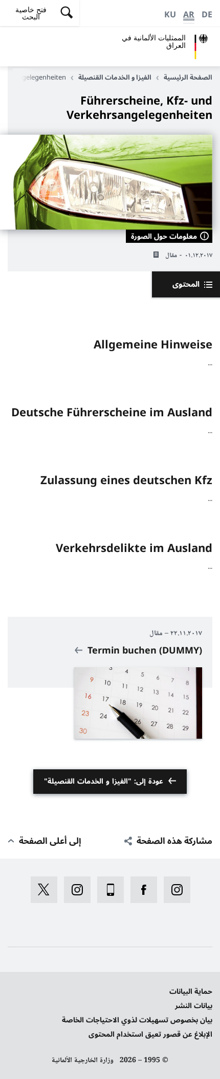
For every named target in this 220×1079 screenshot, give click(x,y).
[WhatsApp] (107, 889)
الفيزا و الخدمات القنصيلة (114, 77)
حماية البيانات (190, 991)
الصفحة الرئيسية (188, 77)
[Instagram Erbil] (74, 889)
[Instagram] (173, 889)
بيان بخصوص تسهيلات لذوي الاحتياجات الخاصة (137, 1020)
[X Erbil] (40, 889)
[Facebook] (140, 889)
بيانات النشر (193, 1005)
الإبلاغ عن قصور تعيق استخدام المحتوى (150, 1034)
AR (188, 14)
